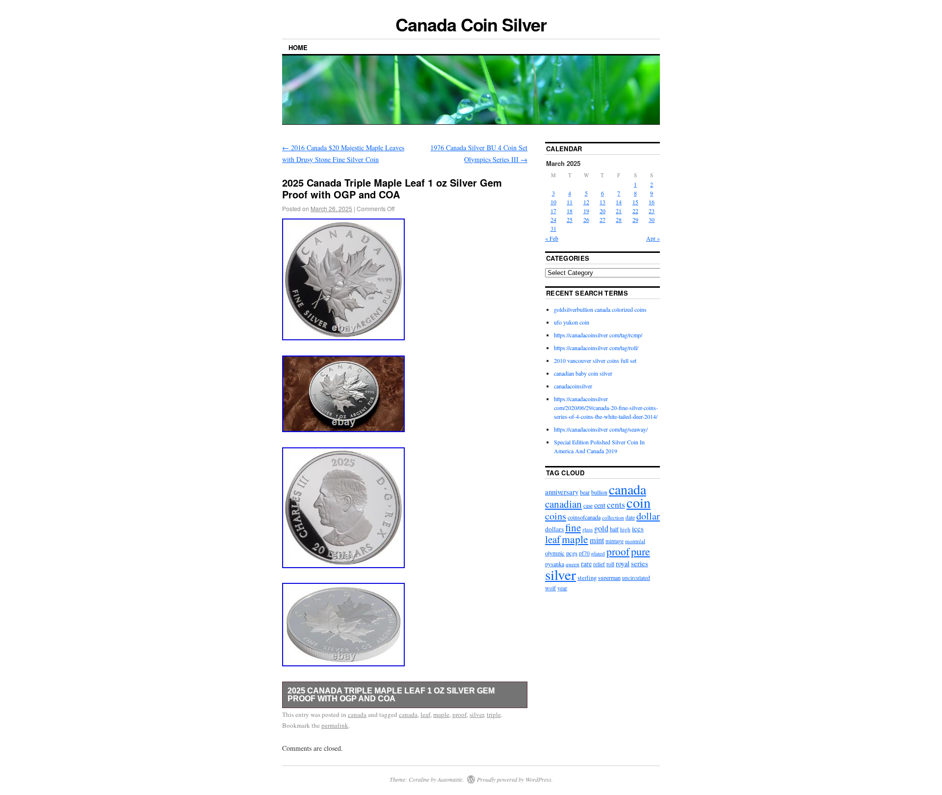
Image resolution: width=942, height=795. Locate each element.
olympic (555, 553)
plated (598, 553)
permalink (334, 725)
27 (602, 219)
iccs (638, 528)
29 (635, 219)
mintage (614, 541)
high (625, 529)
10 (553, 202)
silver (477, 714)
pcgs (571, 552)
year (562, 588)
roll (610, 564)
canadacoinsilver (573, 386)
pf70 (584, 553)
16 (651, 202)
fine (573, 527)
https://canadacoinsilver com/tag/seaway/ (601, 429)
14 (619, 202)
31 (553, 228)
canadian (563, 504)
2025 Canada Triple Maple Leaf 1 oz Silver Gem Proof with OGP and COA (391, 694)
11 (570, 202)
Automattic (450, 779)
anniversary (561, 491)
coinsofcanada (584, 517)
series (639, 563)
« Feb (551, 238)
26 (586, 219)
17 (553, 211)
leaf (425, 714)
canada (357, 714)
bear (585, 492)
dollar (648, 515)
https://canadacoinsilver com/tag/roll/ (596, 348)
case (588, 505)
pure (640, 551)
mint (597, 540)
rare (586, 563)
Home (298, 47)
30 (651, 219)
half (614, 529)
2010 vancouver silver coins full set (595, 360)
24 (553, 219)
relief (599, 564)
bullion (599, 492)
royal (622, 563)
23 (651, 211)
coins (555, 515)
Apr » (653, 238)
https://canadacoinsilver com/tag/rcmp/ (598, 335)
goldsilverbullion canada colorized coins (600, 309)
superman (609, 577)
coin (639, 502)
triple (494, 714)
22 (635, 211)
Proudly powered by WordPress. (515, 779)
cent (599, 505)
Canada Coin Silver (471, 24)
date (630, 517)
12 (586, 202)
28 (619, 219)
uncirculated (636, 577)
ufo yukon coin (571, 322)
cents (616, 504)
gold (601, 528)
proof (459, 714)
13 (602, 202)
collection (613, 517)
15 (635, 202)
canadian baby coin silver (583, 373)
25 (570, 219)
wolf (550, 588)
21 (619, 211)
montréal (635, 541)
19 (586, 211)
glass (587, 529)
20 (602, 211)
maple (441, 714)
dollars (554, 528)
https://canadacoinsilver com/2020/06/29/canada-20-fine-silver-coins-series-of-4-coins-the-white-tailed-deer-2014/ (606, 407)
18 (570, 211)
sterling (587, 578)
